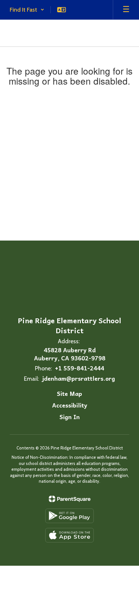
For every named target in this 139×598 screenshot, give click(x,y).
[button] (27, 9)
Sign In (69, 416)
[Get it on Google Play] (69, 516)
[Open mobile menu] (126, 9)
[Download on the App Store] (69, 535)
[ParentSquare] (69, 499)
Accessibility (69, 405)
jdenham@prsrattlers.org (78, 378)
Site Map (69, 393)
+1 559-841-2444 (79, 368)
